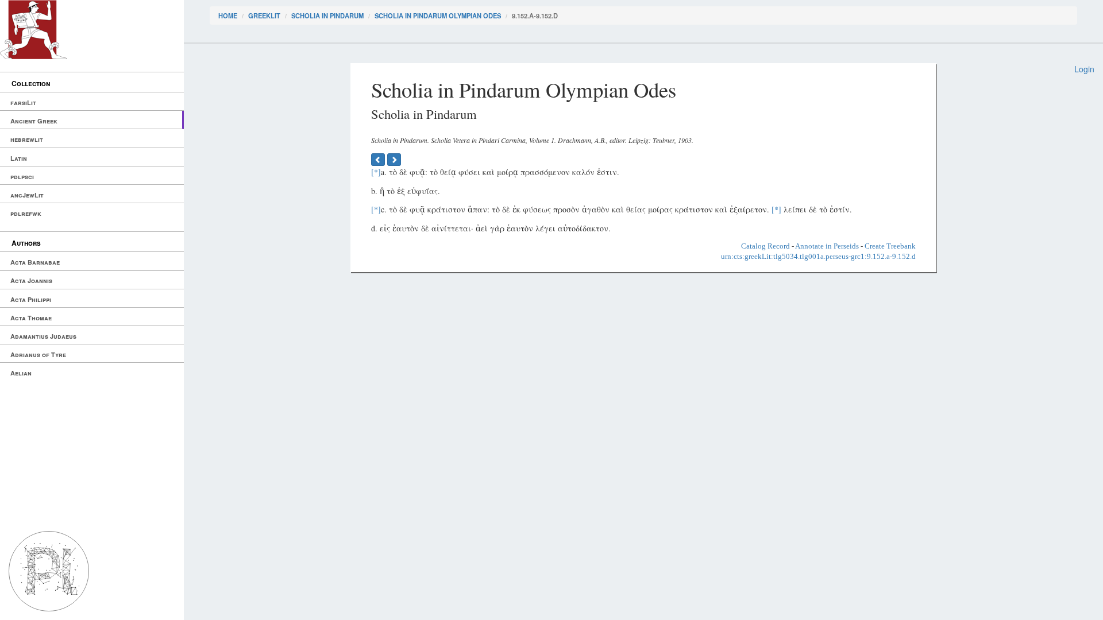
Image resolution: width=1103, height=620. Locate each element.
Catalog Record (765, 246)
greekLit (264, 15)
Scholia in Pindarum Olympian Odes (438, 15)
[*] (376, 171)
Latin (18, 158)
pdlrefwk (25, 213)
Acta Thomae (31, 317)
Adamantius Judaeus (43, 336)
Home (227, 15)
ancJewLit (27, 195)
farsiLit (23, 102)
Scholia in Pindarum (327, 15)
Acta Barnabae (35, 262)
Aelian (21, 373)
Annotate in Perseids (827, 246)
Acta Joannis (31, 280)
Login (1084, 69)
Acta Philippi (30, 299)
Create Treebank (890, 246)
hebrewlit (26, 139)
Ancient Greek (33, 121)
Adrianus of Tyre (38, 354)
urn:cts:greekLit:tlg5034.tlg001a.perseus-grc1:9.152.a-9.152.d (818, 256)
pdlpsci (22, 176)
